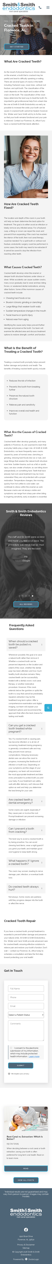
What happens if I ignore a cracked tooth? (24, 862)
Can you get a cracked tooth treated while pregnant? (22, 728)
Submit (20, 1065)
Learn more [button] (34, 1056)
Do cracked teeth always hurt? (24, 888)
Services (14, 21)
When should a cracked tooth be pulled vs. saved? (23, 644)
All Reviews (26, 604)
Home (6, 21)
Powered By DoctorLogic (26, 1259)
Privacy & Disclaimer (26, 1245)
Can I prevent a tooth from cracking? (21, 830)
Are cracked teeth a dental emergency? (21, 801)
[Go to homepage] (17, 7)
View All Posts (26, 1180)
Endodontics (23, 21)
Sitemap (26, 1248)
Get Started (16, 47)
